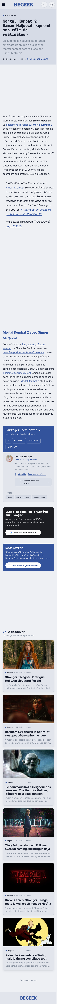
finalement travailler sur (29, 124)
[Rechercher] (44, 5)
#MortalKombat (15, 187)
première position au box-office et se (23, 352)
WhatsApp (12, 447)
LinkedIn (33, 440)
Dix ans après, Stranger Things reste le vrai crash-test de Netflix (26, 908)
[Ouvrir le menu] (4, 4)
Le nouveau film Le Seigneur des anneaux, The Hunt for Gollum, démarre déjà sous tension (25, 796)
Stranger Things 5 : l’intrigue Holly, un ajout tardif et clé (25, 685)
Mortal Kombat (23, 502)
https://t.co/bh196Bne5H (36, 209)
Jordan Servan (9, 59)
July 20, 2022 (14, 226)
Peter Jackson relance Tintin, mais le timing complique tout (26, 964)
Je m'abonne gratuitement (24, 573)
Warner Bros (39, 502)
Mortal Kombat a (30, 381)
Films (9, 502)
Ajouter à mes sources (24, 537)
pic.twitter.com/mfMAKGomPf (24, 214)
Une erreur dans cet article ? (29, 486)
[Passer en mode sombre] (52, 5)
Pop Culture (10, 16)
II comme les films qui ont (17, 373)
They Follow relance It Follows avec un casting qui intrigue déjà (27, 853)
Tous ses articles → (37, 474)
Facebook (19, 440)
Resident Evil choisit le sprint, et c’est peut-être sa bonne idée (27, 738)
